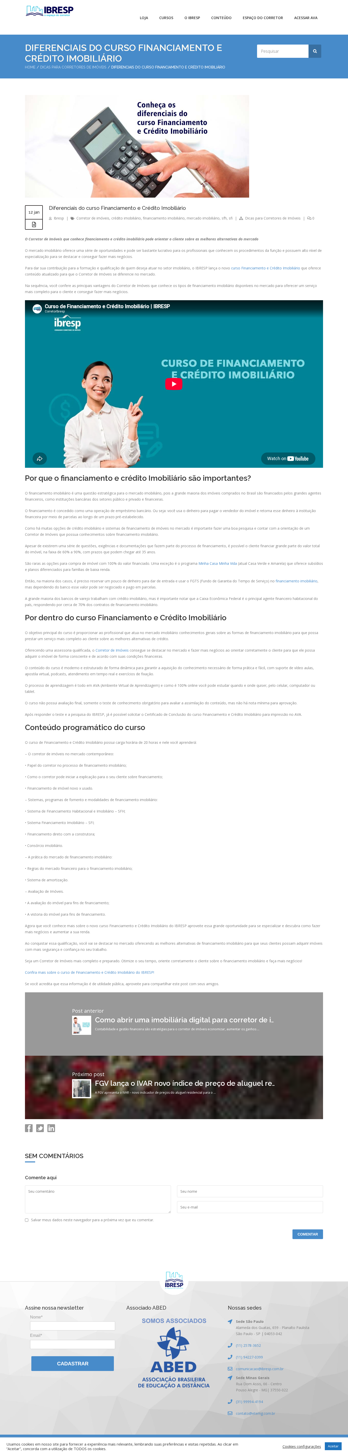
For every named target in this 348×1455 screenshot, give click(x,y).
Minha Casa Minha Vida (217, 563)
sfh (224, 218)
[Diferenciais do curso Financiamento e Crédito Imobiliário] (137, 196)
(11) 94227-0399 (249, 1357)
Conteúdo (221, 17)
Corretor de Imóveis (112, 650)
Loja (144, 17)
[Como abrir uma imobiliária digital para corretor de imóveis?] (81, 1033)
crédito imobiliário (126, 218)
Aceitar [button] (333, 1446)
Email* (36, 1335)
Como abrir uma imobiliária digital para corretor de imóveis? (197, 1020)
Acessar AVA (305, 17)
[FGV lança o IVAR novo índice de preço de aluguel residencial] (81, 1096)
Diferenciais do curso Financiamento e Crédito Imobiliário (117, 208)
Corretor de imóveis (92, 218)
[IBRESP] (49, 11)
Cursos (166, 17)
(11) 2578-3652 (248, 1345)
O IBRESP (192, 17)
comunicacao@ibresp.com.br (260, 1368)
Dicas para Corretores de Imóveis (73, 67)
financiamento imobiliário (164, 218)
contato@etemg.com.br (255, 1413)
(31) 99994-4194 (249, 1401)
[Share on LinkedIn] (50, 1130)
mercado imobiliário (203, 218)
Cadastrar (72, 1363)
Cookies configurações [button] (302, 1446)
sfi (231, 218)
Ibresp (59, 218)
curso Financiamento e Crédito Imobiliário (265, 268)
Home (30, 67)
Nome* (36, 1317)
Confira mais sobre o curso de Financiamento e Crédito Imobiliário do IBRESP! (89, 972)
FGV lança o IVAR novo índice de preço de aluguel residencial (199, 1083)
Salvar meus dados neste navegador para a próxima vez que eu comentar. (92, 1219)
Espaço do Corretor (263, 17)
